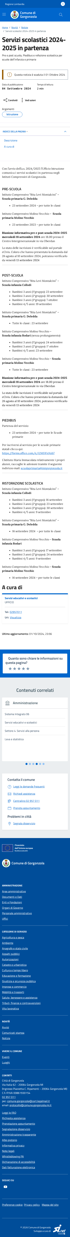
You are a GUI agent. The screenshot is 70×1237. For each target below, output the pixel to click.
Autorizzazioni (10, 959)
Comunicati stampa (13, 1033)
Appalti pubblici (11, 954)
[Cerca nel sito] (61, 15)
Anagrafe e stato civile (15, 948)
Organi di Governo (12, 908)
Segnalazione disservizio (16, 1129)
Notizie (6, 1038)
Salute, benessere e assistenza (19, 998)
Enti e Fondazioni (12, 902)
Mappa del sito (50, 1205)
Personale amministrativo (17, 913)
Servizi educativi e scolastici (21, 598)
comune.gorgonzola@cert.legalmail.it (28, 1101)
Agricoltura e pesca (13, 937)
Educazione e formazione (16, 976)
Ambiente (7, 943)
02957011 (16, 612)
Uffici (5, 919)
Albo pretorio (9, 1140)
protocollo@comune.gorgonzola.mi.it (30, 1105)
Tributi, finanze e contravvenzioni (21, 1003)
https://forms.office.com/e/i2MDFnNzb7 (28, 453)
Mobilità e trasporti (13, 992)
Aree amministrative (14, 891)
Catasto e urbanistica (14, 965)
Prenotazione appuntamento (18, 1124)
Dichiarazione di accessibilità (18, 1162)
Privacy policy (32, 1205)
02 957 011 (9, 1097)
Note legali (8, 1151)
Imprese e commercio (14, 987)
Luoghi (6, 1062)
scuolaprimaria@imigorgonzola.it (41, 468)
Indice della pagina (14, 131)
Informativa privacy (13, 1145)
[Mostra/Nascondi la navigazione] (4, 14)
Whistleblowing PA (13, 1156)
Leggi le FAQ (9, 1113)
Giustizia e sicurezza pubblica (19, 981)
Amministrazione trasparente (19, 1134)
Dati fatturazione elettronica (18, 1167)
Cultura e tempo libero (15, 970)
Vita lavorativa (10, 1008)
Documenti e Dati (12, 897)
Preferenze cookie (12, 1205)
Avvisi (5, 1027)
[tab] (26, 764)
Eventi (6, 1057)
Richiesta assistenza (13, 1118)
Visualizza (15, 617)
